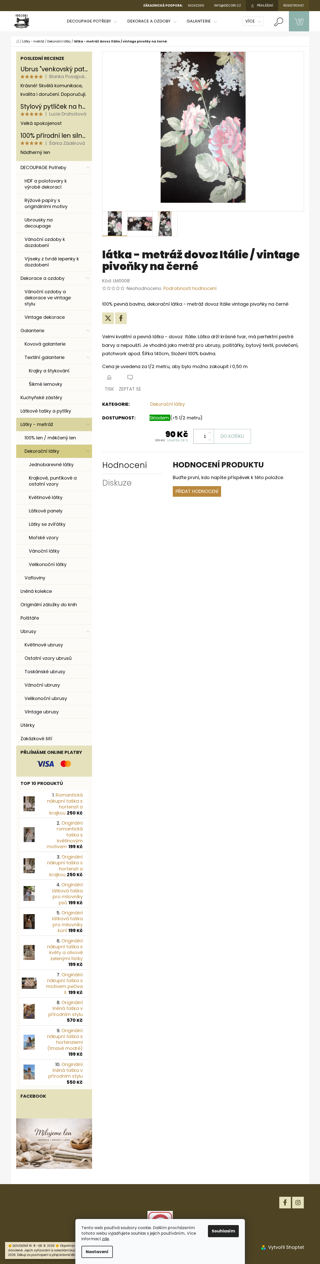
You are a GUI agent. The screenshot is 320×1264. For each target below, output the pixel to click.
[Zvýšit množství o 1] (209, 432)
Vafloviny (35, 578)
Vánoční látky (44, 551)
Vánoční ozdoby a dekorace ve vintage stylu (48, 297)
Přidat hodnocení (197, 491)
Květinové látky (45, 497)
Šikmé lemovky (45, 384)
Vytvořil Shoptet (286, 1247)
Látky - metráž (36, 424)
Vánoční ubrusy (42, 685)
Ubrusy (28, 631)
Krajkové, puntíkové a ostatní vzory (53, 481)
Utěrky (27, 725)
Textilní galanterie (45, 357)
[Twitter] (108, 318)
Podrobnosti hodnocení (190, 288)
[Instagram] (298, 1202)
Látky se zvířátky (47, 524)
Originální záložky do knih (48, 604)
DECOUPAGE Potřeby (43, 167)
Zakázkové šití (36, 738)
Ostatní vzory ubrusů (48, 658)
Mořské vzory (43, 537)
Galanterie (32, 330)
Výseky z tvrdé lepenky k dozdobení (52, 262)
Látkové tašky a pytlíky (45, 411)
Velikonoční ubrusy (46, 698)
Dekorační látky (42, 451)
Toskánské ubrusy (45, 671)
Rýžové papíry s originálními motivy (46, 203)
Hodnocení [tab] (124, 465)
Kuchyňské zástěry (41, 397)
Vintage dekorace (45, 317)
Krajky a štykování (49, 371)
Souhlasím (223, 1231)
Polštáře (29, 618)
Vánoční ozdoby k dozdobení (45, 242)
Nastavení (97, 1252)
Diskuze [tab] (117, 482)
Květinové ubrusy (44, 645)
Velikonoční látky (48, 564)
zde (105, 1239)
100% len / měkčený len (50, 438)
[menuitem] (92, 21)
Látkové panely (45, 511)
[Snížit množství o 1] (209, 439)
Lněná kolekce (36, 591)
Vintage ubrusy (42, 712)
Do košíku (232, 436)
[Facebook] (121, 318)
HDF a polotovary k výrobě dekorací (46, 184)
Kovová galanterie (45, 344)
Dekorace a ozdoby (42, 278)
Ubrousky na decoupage (39, 223)
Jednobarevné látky (51, 464)
